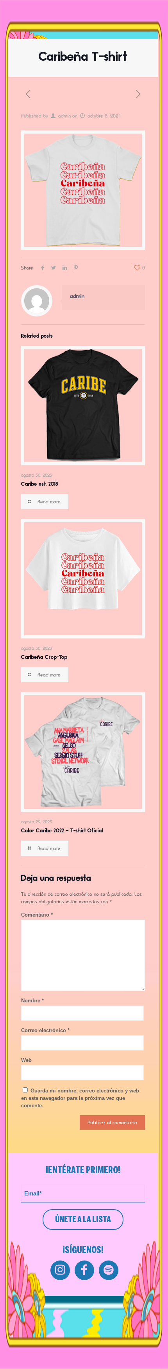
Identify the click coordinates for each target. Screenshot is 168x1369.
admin (64, 116)
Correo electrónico (45, 1030)
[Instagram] (60, 1270)
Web (26, 1060)
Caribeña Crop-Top (44, 657)
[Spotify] (108, 1270)
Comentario (37, 915)
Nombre (32, 1001)
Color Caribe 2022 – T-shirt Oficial (62, 831)
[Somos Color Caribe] (54, 19)
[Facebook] (84, 1270)
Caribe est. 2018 (39, 484)
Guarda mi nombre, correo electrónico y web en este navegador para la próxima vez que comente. (80, 1098)
